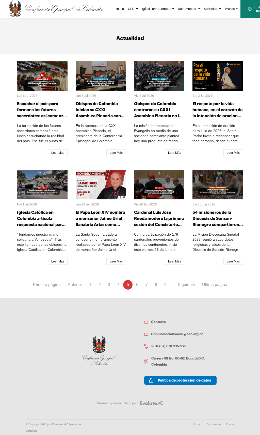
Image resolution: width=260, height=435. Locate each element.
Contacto (158, 322)
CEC (131, 8)
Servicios (210, 8)
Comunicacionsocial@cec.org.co (177, 334)
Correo (197, 424)
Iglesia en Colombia (156, 8)
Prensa (230, 8)
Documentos (187, 8)
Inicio (120, 8)
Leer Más (57, 153)
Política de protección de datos (184, 380)
